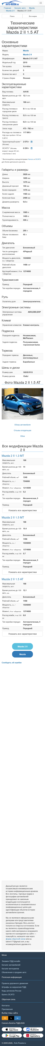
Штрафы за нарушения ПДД (14, 987)
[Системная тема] (17, 1018)
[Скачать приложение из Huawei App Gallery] (33, 1035)
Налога (30, 159)
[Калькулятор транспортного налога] (31, 141)
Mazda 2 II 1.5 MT (13, 517)
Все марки (33, 16)
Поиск (12, 16)
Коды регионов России (11, 990)
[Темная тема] (11, 1018)
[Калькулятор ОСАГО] (31, 148)
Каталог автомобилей (11, 964)
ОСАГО (38, 159)
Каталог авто (20, 8)
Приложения (7, 1009)
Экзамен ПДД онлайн (11, 961)
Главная (7, 8)
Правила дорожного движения (15, 983)
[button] (5, 403)
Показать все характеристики (22, 510)
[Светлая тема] (5, 1018)
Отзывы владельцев (22, 430)
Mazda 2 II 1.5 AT (12, 579)
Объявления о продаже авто (14, 972)
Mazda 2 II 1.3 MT (13, 455)
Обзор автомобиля (22, 424)
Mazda (32, 8)
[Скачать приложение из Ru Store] (33, 1029)
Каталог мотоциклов (10, 968)
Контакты (6, 1005)
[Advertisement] (22, 772)
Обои (22, 436)
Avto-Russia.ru (20, 1043)
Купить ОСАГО (8, 994)
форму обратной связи (15, 939)
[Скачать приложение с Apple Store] (12, 1029)
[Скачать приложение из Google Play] (12, 1035)
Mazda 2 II (10, 10)
